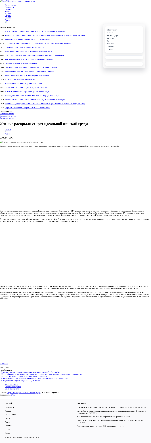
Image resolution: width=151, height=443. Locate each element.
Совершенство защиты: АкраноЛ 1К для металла (24, 47)
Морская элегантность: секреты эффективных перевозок (27, 39)
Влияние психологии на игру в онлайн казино (23, 83)
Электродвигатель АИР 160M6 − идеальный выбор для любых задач (32, 96)
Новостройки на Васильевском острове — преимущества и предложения (34, 55)
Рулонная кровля (7, 114)
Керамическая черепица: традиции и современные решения (29, 59)
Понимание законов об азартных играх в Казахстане (26, 87)
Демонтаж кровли (7, 118)
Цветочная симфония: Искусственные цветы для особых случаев (31, 67)
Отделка (8, 16)
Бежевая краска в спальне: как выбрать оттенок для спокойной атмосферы (35, 31)
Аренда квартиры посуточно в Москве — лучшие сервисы (28, 51)
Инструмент (10, 7)
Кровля (8, 14)
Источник (4, 364)
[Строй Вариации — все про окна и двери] (17, 1)
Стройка (8, 9)
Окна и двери (10, 5)
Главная (8, 130)
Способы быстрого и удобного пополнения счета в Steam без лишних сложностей (38, 43)
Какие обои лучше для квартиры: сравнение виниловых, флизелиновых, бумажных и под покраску (45, 35)
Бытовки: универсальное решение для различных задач (27, 92)
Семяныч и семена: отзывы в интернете (21, 63)
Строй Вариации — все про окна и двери (23, 393)
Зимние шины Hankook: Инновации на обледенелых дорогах (29, 71)
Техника (8, 18)
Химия (7, 11)
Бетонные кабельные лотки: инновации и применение (27, 75)
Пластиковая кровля (8, 116)
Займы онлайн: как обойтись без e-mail (20, 79)
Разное (7, 20)
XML (12, 395)
